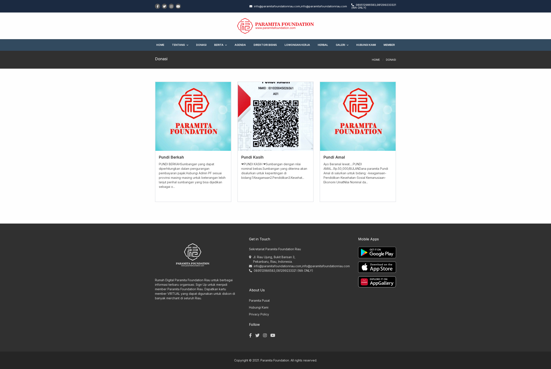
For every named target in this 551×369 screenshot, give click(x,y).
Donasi (201, 44)
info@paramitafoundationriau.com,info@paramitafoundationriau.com (302, 266)
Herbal (323, 44)
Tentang (178, 44)
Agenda (240, 44)
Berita (218, 44)
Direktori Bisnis (265, 44)
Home (160, 44)
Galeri (340, 44)
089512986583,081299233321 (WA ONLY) (283, 270)
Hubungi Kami (366, 44)
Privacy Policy (259, 314)
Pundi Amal (334, 157)
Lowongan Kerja (297, 44)
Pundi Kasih (252, 157)
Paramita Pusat (259, 300)
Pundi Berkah (171, 157)
